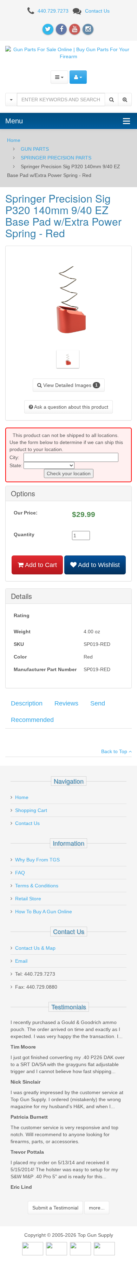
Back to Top (115, 751)
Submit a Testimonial (55, 1207)
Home (13, 140)
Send (97, 703)
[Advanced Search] (125, 99)
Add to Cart (40, 564)
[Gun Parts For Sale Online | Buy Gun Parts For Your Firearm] (68, 52)
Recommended (32, 719)
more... (97, 1207)
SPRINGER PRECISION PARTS (56, 158)
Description (27, 703)
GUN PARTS (35, 149)
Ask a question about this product (70, 407)
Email (21, 961)
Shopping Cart (31, 810)
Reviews (66, 703)
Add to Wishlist (98, 564)
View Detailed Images (70, 385)
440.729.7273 (53, 11)
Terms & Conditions (36, 885)
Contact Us (97, 11)
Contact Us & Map (35, 948)
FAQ (20, 872)
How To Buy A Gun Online (43, 911)
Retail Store (28, 898)
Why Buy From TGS (37, 859)
